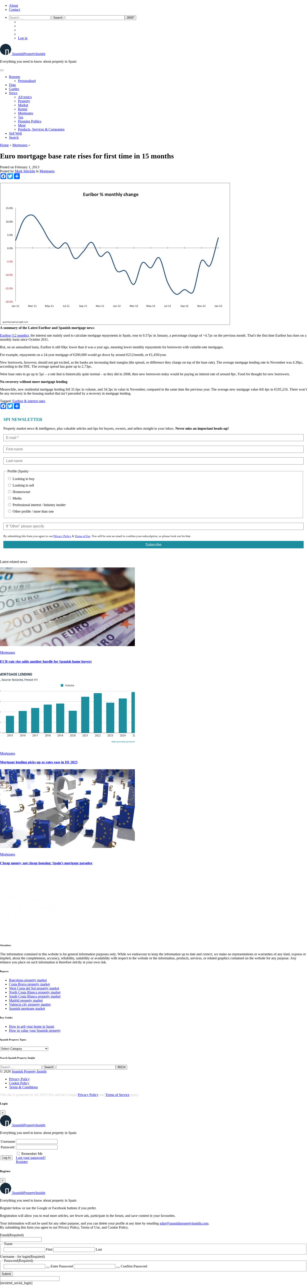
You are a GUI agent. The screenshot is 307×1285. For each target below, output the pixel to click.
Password (7, 1147)
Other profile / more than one (33, 511)
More (22, 125)
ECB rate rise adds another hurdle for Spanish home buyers (46, 661)
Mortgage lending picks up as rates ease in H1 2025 (39, 762)
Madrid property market (26, 1000)
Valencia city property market (30, 1004)
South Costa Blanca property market (34, 996)
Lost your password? (31, 1158)
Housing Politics (29, 121)
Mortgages (25, 113)
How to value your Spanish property (35, 1030)
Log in (22, 38)
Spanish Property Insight (29, 1071)
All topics (25, 97)
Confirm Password (134, 1266)
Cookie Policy (19, 1083)
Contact (14, 9)
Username (8, 1141)
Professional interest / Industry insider (39, 505)
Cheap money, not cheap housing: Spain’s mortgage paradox (46, 863)
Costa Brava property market (29, 984)
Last (99, 1249)
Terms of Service (117, 1095)
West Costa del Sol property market (34, 988)
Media (17, 498)
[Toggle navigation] (2, 70)
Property (24, 101)
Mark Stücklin (25, 171)
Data (12, 85)
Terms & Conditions (23, 1087)
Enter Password (62, 1266)
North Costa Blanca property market (34, 992)
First (49, 1249)
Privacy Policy (62, 536)
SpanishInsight (28, 54)
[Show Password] (48, 1267)
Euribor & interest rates (28, 401)
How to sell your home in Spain (31, 1026)
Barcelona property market (28, 980)
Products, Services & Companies (41, 129)
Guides (14, 89)
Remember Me (31, 1154)
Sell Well (15, 133)
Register (22, 1162)
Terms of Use (82, 536)
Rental (22, 109)
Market (23, 105)
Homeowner (21, 492)
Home (4, 145)
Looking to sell (23, 485)
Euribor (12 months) (14, 335)
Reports (14, 77)
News (13, 93)
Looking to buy (23, 479)
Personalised (27, 81)
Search (14, 137)
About (13, 5)
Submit (6, 1274)
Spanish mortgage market (27, 1008)
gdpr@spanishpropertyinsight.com (184, 1223)
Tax (20, 117)
